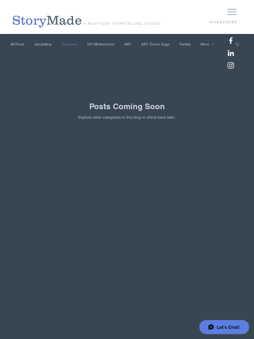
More (205, 44)
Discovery (69, 44)
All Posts (17, 44)
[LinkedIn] (230, 53)
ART (127, 44)
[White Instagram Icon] (230, 65)
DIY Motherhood (100, 44)
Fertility (185, 44)
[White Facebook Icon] (230, 40)
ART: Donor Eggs (155, 44)
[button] (231, 12)
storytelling (43, 44)
